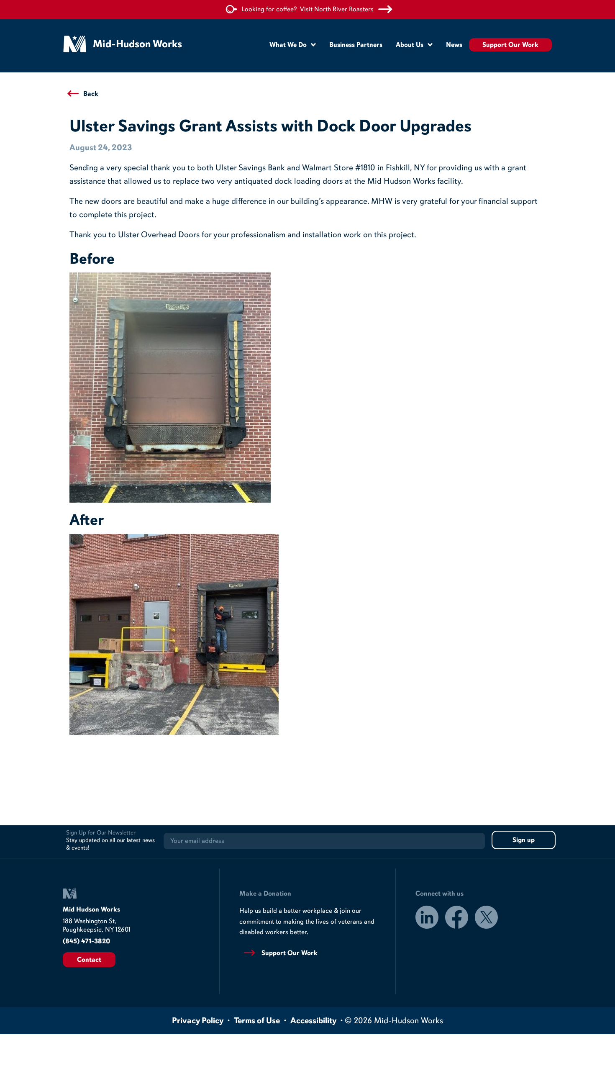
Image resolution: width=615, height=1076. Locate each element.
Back (90, 94)
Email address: (324, 841)
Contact (89, 959)
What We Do (288, 45)
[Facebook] (456, 919)
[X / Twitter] (486, 919)
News (454, 45)
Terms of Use (257, 1020)
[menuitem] (293, 44)
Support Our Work (510, 45)
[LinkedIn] (426, 919)
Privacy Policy (197, 1020)
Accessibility (313, 1020)
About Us (409, 45)
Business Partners (355, 45)
